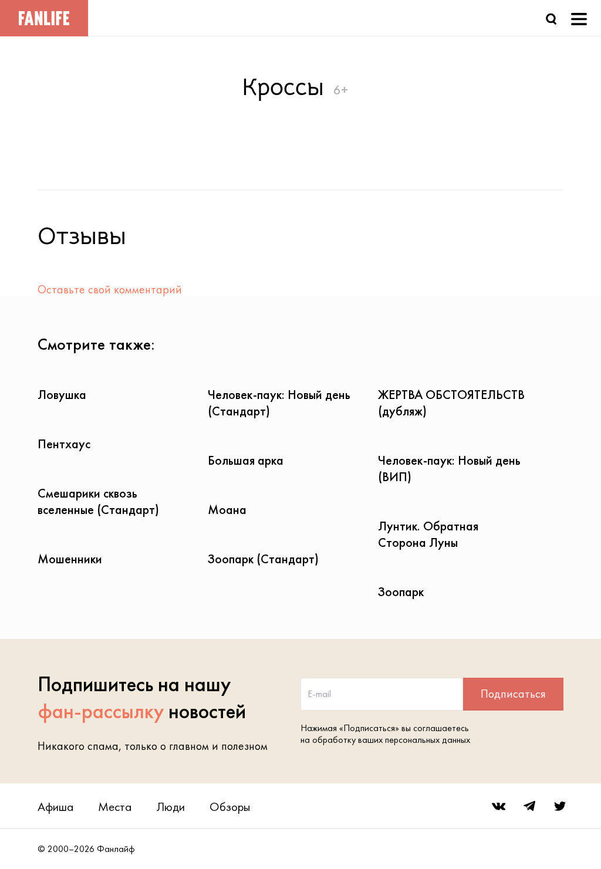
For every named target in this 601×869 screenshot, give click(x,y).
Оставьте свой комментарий (110, 289)
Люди (170, 806)
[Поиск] (551, 18)
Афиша (55, 806)
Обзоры (230, 806)
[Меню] (579, 18)
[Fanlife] (44, 18)
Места (114, 806)
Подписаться (513, 693)
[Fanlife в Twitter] (560, 806)
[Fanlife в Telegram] (529, 806)
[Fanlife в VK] (499, 806)
